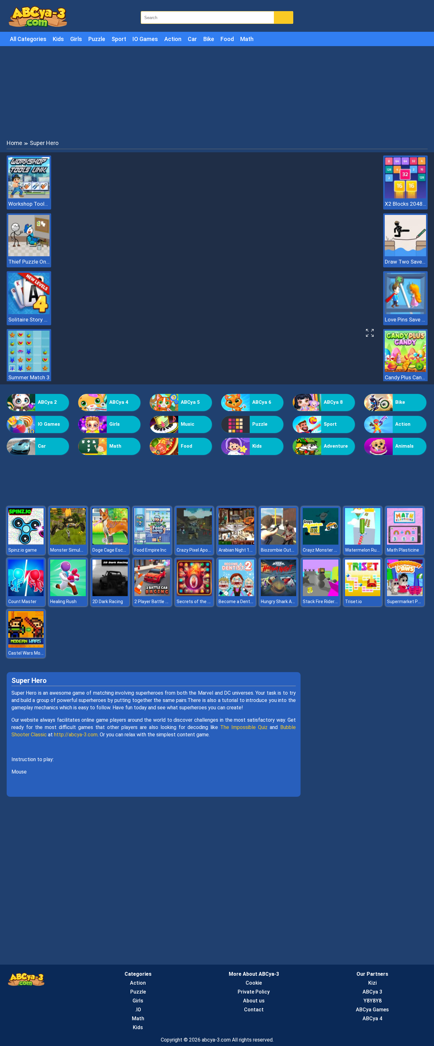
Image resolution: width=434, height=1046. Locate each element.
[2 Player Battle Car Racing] (152, 594)
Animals (404, 446)
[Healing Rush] (68, 594)
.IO (138, 1010)
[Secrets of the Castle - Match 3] (194, 594)
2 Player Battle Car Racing (160, 601)
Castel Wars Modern (29, 653)
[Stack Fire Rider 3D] (320, 594)
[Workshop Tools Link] (29, 197)
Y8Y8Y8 (372, 1001)
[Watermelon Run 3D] (363, 543)
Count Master (22, 601)
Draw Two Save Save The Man (405, 261)
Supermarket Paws (406, 601)
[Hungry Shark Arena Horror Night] (278, 594)
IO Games (145, 39)
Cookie (254, 983)
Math (247, 39)
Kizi (372, 983)
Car (192, 39)
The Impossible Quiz (244, 727)
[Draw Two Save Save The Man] (405, 254)
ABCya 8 (333, 402)
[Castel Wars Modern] (26, 646)
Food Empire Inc (150, 550)
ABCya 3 (372, 992)
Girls (76, 39)
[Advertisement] (217, 92)
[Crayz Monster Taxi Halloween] (320, 543)
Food (227, 39)
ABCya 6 (261, 402)
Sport (119, 39)
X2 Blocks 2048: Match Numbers (405, 204)
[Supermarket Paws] (405, 594)
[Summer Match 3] (29, 370)
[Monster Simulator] (68, 543)
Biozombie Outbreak (281, 550)
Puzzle (96, 39)
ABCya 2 (47, 402)
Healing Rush (63, 601)
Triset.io (353, 601)
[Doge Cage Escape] (110, 543)
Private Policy (254, 992)
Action (172, 39)
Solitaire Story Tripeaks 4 (29, 319)
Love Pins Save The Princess (405, 319)
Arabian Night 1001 (238, 550)
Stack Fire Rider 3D (322, 601)
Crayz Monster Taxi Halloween (333, 550)
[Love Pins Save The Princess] (405, 312)
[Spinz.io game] (26, 543)
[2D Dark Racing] (110, 594)
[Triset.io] (363, 594)
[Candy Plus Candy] (405, 370)
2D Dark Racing (107, 601)
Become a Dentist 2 (239, 601)
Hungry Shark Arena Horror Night (293, 601)
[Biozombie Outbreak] (278, 543)
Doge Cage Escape (111, 550)
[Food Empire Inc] (152, 543)
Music (187, 424)
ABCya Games (372, 1010)
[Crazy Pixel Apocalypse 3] (194, 543)
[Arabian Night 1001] (236, 543)
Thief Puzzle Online (29, 261)
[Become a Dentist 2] (236, 594)
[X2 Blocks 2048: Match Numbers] (405, 197)
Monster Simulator (69, 550)
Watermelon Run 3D (365, 550)
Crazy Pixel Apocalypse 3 (202, 550)
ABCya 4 (118, 402)
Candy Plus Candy (405, 377)
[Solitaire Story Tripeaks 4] (29, 312)
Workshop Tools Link (29, 204)
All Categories (28, 39)
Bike (208, 39)
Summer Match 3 (29, 377)
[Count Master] (26, 594)
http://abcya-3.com (76, 735)
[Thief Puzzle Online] (29, 254)
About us (254, 1001)
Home (14, 143)
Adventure (336, 446)
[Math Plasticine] (405, 543)
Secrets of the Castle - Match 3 (209, 601)
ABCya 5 (190, 402)
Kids (58, 39)
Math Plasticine (403, 550)
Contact (254, 1010)
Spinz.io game (22, 550)
